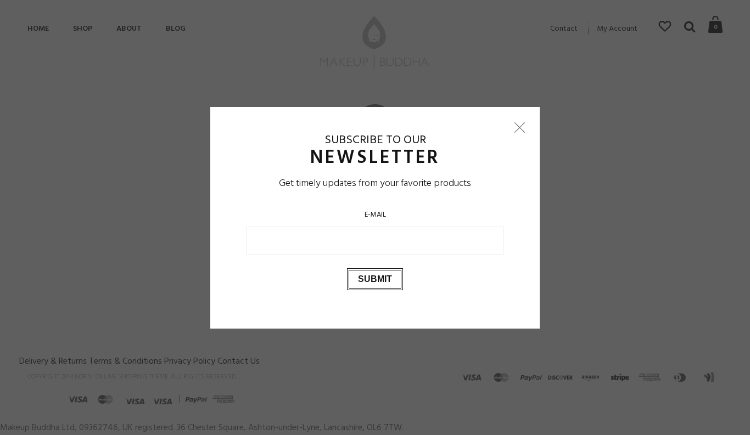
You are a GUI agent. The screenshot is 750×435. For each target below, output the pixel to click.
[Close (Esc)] (519, 127)
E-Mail (375, 214)
